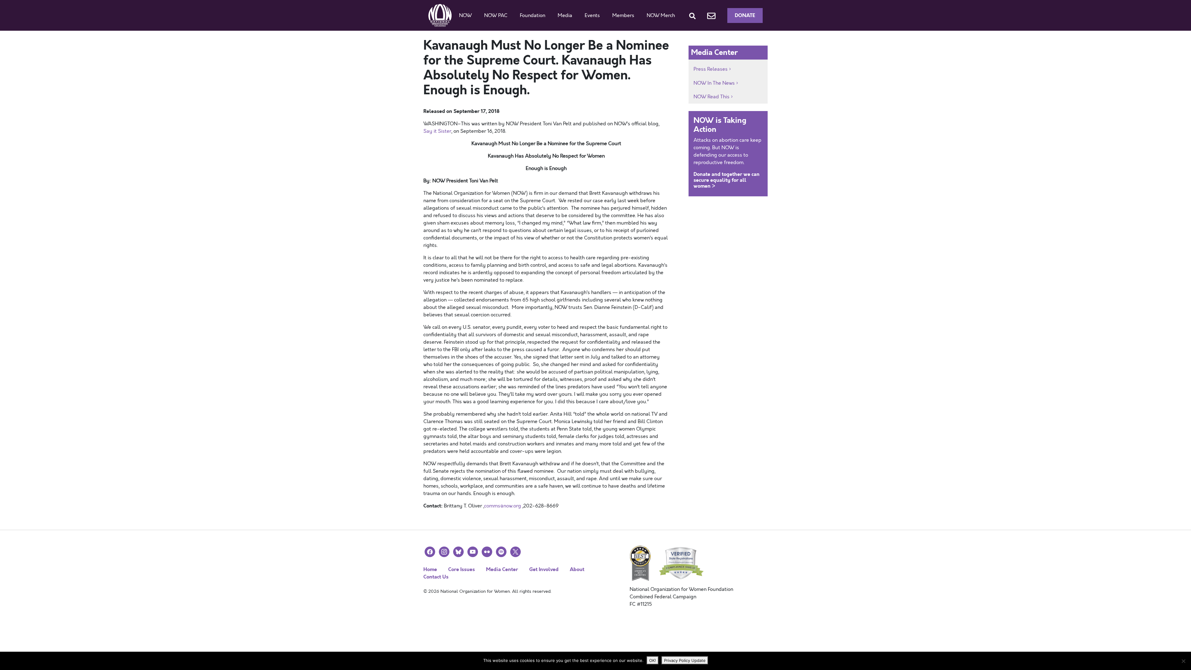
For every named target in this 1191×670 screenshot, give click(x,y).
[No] (1183, 661)
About (577, 569)
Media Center (502, 569)
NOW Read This (711, 96)
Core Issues (461, 569)
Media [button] (565, 15)
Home (430, 569)
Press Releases (711, 69)
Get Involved (544, 569)
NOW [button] (465, 15)
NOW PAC (495, 15)
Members (623, 15)
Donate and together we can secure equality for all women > (727, 180)
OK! (652, 660)
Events (592, 15)
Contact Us (435, 576)
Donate (745, 15)
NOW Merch (661, 15)
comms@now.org (502, 505)
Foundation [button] (532, 15)
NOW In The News (714, 83)
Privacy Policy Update (685, 660)
